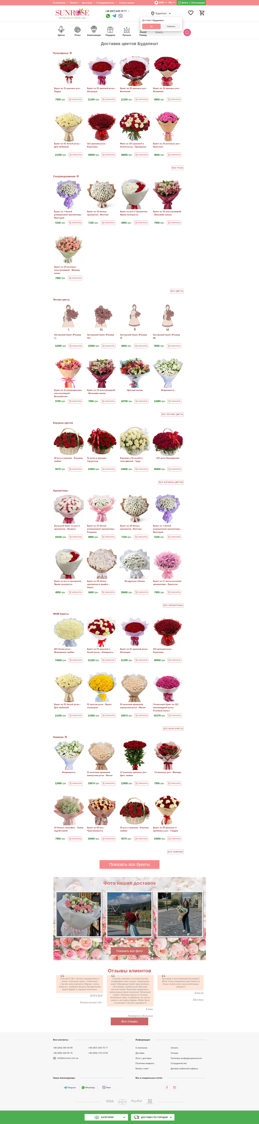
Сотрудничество (105, 2)
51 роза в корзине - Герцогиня (97, 459)
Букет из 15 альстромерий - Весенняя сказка (167, 213)
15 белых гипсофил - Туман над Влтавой (68, 829)
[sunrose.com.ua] (167, 1087)
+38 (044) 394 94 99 (63, 1048)
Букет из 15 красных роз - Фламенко (166, 90)
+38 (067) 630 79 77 (116, 11)
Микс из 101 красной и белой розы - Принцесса (133, 145)
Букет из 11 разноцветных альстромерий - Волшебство (68, 393)
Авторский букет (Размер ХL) (100, 336)
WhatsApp (90, 1087)
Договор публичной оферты (184, 1068)
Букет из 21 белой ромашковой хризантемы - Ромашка (101, 529)
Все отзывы (129, 1021)
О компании (59, 2)
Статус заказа (126, 2)
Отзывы (174, 1053)
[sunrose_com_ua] (120, 16)
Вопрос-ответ (142, 1068)
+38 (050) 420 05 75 (63, 1053)
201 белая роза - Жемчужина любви (64, 650)
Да (151, 26)
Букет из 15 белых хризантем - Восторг (98, 213)
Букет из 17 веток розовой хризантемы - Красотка (167, 582)
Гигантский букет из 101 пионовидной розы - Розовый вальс (166, 707)
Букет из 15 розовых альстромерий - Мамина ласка (67, 270)
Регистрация (198, 2)
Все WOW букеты (173, 728)
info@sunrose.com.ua (67, 1058)
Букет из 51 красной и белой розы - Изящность (100, 650)
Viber (108, 1087)
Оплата (74, 2)
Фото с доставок (143, 1058)
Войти (185, 2)
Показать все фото (129, 951)
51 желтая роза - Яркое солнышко (99, 706)
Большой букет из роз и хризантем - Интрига (67, 527)
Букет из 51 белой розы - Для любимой (67, 145)
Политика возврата (144, 1063)
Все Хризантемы (173, 605)
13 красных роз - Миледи (167, 772)
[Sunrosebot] (114, 16)
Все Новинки (175, 852)
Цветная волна (135, 390)
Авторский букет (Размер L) (67, 336)
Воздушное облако (135, 581)
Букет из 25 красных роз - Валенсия (133, 90)
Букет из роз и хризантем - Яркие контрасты (134, 213)
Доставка (87, 2)
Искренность (168, 390)
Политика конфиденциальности (186, 1058)
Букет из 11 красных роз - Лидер (67, 90)
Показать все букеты (129, 864)
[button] (123, 941)
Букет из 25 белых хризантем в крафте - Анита (98, 584)
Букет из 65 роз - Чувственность (96, 829)
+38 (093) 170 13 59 (98, 1053)
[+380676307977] (108, 16)
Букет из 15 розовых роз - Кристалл (167, 145)
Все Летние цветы (172, 414)
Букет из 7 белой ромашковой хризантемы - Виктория (68, 214)
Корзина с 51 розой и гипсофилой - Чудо (131, 459)
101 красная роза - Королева (97, 145)
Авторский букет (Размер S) (133, 336)
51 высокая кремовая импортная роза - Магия (132, 706)
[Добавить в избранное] (80, 60)
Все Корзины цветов (171, 482)
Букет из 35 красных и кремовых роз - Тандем (165, 829)
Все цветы (177, 291)
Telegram (71, 1087)
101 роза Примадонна (167, 458)
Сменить (171, 26)
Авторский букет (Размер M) (166, 336)
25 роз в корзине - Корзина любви (68, 459)
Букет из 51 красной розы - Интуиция (101, 90)
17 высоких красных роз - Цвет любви (134, 774)
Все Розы (177, 168)
